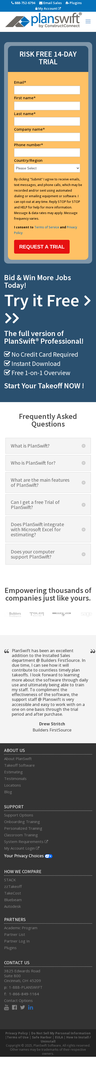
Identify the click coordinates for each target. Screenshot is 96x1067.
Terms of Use (18, 1037)
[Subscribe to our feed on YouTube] (8, 1007)
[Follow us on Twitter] (24, 1007)
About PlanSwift (18, 758)
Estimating (13, 771)
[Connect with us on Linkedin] (30, 1007)
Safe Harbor (42, 1037)
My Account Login (20, 848)
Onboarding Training (22, 821)
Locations (12, 785)
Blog (8, 791)
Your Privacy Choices (24, 856)
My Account (47, 8)
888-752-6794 (24, 3)
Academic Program (20, 927)
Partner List (14, 934)
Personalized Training (23, 828)
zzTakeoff (13, 886)
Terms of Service (46, 227)
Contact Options (18, 1000)
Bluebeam (13, 899)
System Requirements (24, 841)
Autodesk (12, 906)
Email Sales (52, 3)
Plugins (75, 3)
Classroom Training (21, 834)
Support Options (18, 814)
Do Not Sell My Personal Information (61, 1033)
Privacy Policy (16, 1033)
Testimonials (15, 778)
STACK (10, 879)
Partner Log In (17, 941)
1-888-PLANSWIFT (25, 987)
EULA (59, 1037)
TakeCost (12, 893)
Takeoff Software (19, 765)
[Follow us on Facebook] (16, 1007)
